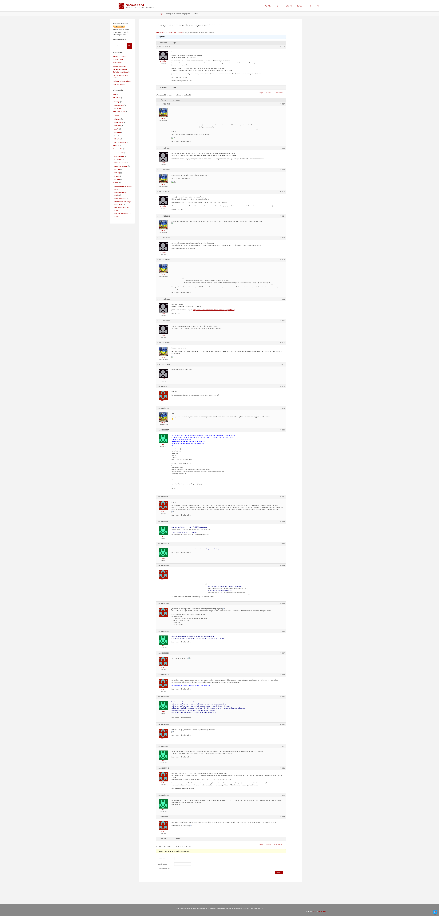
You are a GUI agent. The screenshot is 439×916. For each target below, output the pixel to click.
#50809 (282, 408)
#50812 (282, 522)
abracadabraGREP (119, 153)
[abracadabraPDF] (121, 6)
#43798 (282, 47)
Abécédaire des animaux (119, 66)
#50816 (282, 631)
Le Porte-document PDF (119, 84)
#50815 (282, 603)
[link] (318, 5)
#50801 (282, 216)
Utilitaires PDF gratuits (120, 198)
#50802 (282, 238)
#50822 (282, 768)
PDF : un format (117, 98)
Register (268, 93)
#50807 (282, 364)
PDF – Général (178, 33)
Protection (117, 179)
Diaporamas (117, 119)
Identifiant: (161, 859)
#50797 (282, 104)
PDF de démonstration (119, 112)
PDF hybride (117, 108)
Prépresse (117, 176)
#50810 (282, 430)
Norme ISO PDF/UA (118, 63)
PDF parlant (117, 139)
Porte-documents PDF (120, 142)
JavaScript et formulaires (121, 166)
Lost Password (278, 93)
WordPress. (322, 911)
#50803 (282, 260)
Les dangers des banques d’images (122, 81)
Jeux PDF (116, 129)
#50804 (282, 299)
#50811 (282, 497)
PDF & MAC (117, 169)
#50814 (282, 565)
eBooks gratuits (118, 122)
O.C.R (115, 135)
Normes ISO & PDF (119, 105)
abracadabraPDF (161, 33)
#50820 (282, 724)
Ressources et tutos (118, 149)
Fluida (314, 911)
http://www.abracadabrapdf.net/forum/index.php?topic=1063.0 (213, 310)
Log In (261, 93)
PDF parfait (116, 145)
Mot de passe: (162, 864)
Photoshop (117, 172)
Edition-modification (120, 163)
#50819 (282, 697)
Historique (117, 102)
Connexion (279, 873)
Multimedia (117, 132)
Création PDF (117, 159)
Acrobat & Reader (119, 156)
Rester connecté (165, 869)
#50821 (282, 746)
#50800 (282, 192)
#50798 (282, 148)
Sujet (161, 14)
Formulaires (117, 125)
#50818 (282, 675)
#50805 (282, 321)
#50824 (282, 817)
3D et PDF (116, 115)
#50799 (282, 170)
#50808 (282, 386)
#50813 (282, 544)
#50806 (282, 343)
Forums (170, 33)
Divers (114, 94)
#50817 (282, 653)
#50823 (282, 795)
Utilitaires (115, 182)
